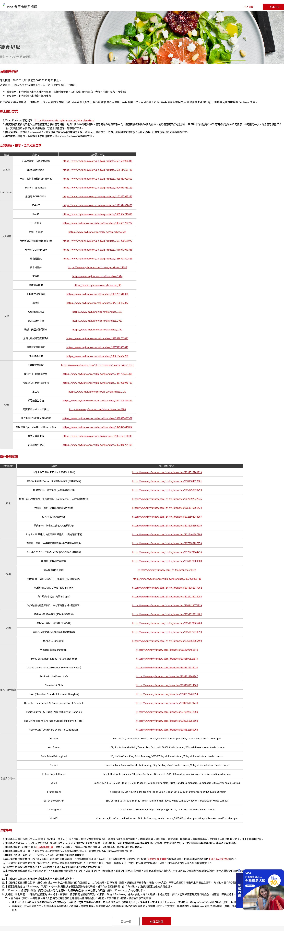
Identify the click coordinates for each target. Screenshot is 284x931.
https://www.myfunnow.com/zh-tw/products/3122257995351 (97, 196)
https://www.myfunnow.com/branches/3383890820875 (167, 658)
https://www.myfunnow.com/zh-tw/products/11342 (97, 267)
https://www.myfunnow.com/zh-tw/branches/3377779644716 (167, 552)
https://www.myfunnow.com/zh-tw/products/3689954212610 (97, 214)
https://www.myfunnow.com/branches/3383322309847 (167, 676)
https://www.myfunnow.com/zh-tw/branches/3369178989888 (167, 561)
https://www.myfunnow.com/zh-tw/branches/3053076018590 (167, 632)
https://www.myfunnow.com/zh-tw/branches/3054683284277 (97, 223)
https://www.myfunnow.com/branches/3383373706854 (167, 694)
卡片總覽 (248, 6)
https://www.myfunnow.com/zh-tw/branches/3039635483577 (97, 418)
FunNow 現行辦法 (219, 859)
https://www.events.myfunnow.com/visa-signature (64, 120)
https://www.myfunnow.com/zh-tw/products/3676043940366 (97, 249)
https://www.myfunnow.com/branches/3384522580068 (167, 729)
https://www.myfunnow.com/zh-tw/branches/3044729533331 (97, 373)
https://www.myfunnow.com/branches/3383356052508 (167, 720)
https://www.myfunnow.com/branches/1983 (97, 320)
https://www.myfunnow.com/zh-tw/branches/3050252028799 (167, 490)
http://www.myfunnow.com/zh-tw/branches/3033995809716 (167, 578)
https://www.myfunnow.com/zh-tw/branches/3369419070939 (167, 605)
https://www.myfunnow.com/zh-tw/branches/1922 (167, 569)
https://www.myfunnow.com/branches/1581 (97, 311)
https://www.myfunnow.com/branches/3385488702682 (97, 338)
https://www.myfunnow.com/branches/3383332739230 (167, 667)
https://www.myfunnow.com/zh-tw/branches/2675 (97, 231)
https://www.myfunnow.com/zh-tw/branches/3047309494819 (97, 400)
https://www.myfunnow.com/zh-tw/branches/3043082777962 (167, 587)
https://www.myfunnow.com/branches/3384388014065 (167, 685)
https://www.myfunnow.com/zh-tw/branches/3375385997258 (167, 543)
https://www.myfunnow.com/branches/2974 (97, 276)
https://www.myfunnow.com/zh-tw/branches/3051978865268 (167, 623)
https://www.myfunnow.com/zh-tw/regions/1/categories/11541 (97, 365)
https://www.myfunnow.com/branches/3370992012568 (167, 711)
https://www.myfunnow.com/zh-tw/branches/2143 (97, 391)
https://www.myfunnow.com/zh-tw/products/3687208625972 (97, 240)
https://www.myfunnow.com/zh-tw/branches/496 (97, 409)
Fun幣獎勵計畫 (44, 847)
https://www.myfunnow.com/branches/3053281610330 (97, 294)
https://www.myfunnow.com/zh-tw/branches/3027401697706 (167, 534)
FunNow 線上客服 (156, 859)
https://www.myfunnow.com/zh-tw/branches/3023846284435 (97, 444)
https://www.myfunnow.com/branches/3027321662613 (97, 347)
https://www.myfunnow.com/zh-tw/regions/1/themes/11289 (97, 436)
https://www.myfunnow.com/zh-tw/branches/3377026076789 (97, 382)
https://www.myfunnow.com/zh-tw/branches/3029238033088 (167, 596)
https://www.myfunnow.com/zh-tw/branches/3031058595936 (167, 525)
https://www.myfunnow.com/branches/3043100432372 (97, 302)
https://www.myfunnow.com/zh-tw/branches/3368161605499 (167, 640)
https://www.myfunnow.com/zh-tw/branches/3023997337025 (167, 498)
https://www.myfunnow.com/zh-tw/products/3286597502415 (97, 258)
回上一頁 (126, 921)
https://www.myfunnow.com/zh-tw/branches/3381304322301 (167, 481)
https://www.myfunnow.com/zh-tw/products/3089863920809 (97, 178)
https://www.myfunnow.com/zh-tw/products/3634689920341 (97, 161)
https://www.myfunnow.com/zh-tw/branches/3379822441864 (97, 427)
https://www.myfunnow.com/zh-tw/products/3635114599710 (97, 169)
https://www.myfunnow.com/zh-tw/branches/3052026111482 (167, 614)
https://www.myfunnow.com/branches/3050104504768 (97, 356)
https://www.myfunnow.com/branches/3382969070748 (167, 703)
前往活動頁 (156, 921)
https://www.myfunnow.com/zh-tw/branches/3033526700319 (167, 472)
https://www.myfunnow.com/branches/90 (97, 285)
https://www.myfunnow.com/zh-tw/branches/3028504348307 (167, 516)
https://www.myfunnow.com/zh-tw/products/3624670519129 (97, 187)
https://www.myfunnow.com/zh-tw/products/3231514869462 (97, 205)
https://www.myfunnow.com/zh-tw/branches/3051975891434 (167, 507)
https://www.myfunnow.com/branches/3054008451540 (167, 649)
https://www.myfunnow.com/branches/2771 (97, 329)
